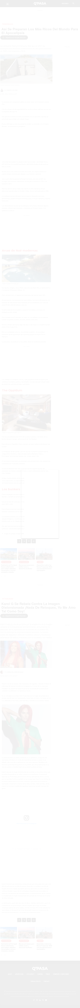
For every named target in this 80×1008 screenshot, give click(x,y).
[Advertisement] (40, 507)
